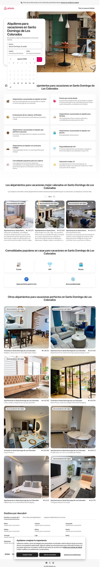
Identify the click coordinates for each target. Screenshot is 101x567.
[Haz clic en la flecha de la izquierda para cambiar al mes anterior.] (10, 59)
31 (10, 87)
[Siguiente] (54, 196)
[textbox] (16, 53)
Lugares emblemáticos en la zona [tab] (54, 517)
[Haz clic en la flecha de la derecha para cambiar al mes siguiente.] (33, 59)
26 (18, 83)
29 (29, 83)
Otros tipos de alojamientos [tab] (32, 517)
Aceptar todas (27, 555)
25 (14, 83)
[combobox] (25, 46)
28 (26, 83)
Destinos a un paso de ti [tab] (11, 517)
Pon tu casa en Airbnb (86, 8)
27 (22, 83)
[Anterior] (45, 196)
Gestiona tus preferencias (72, 555)
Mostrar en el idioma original (70, 2)
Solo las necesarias (50, 555)
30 (33, 83)
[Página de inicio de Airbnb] (9, 8)
